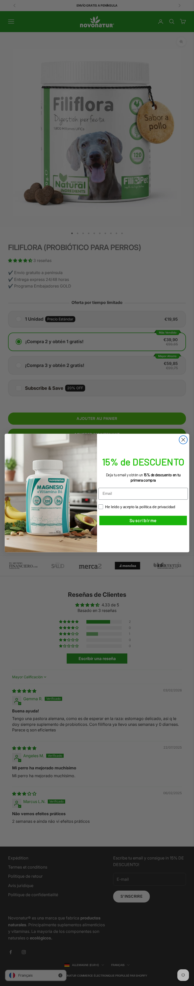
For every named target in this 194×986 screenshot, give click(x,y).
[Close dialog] (183, 440)
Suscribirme (143, 520)
